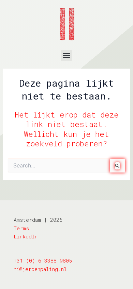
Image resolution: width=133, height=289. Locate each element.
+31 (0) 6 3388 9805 (43, 260)
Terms (21, 228)
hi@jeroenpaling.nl (40, 269)
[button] (66, 55)
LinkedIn (26, 236)
